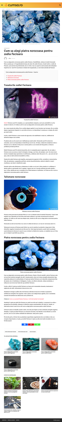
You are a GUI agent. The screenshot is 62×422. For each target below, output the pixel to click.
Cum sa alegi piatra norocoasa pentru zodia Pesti (30, 352)
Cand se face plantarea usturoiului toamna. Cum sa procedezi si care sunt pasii (31, 392)
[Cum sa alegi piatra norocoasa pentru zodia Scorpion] (49, 344)
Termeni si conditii (11, 420)
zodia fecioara (33, 331)
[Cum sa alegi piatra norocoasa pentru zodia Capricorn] (12, 362)
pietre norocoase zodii (22, 331)
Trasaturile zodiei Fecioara (15, 76)
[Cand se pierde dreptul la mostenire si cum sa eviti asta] (49, 383)
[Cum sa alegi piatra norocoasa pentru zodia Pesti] (31, 344)
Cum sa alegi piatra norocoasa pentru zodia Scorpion (48, 352)
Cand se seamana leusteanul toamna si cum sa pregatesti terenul (10, 392)
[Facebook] (25, 324)
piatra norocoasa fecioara (10, 331)
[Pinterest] (31, 324)
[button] (2, 5)
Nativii (6, 123)
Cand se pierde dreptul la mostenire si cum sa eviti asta (49, 391)
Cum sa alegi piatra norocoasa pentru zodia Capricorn (11, 370)
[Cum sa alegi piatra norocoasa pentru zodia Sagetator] (12, 344)
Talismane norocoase (13, 77)
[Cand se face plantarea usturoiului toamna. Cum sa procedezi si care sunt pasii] (31, 383)
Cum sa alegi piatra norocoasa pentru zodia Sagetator (11, 352)
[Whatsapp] (37, 324)
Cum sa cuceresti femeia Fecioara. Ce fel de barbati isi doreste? (27, 299)
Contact (17, 420)
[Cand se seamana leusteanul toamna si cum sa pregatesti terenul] (12, 383)
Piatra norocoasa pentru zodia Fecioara (18, 79)
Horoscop (6, 48)
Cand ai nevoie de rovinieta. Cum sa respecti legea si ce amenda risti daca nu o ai (12, 411)
